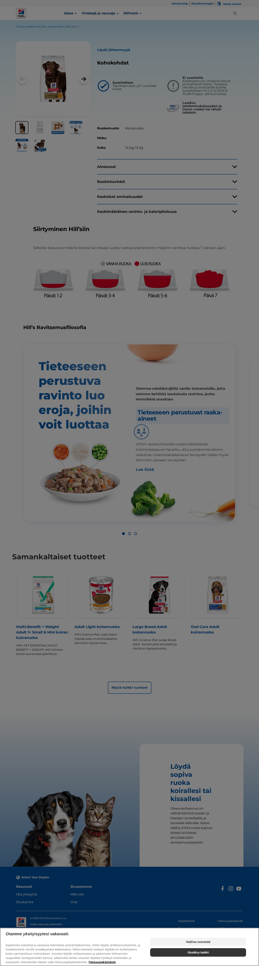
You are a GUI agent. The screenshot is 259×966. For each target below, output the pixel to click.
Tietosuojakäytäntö (102, 962)
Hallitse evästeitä (198, 942)
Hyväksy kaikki (198, 952)
